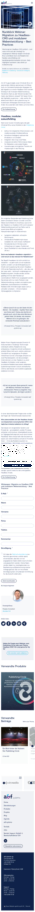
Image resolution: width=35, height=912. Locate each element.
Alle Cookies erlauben (17, 465)
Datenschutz (7, 456)
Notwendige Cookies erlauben (17, 461)
